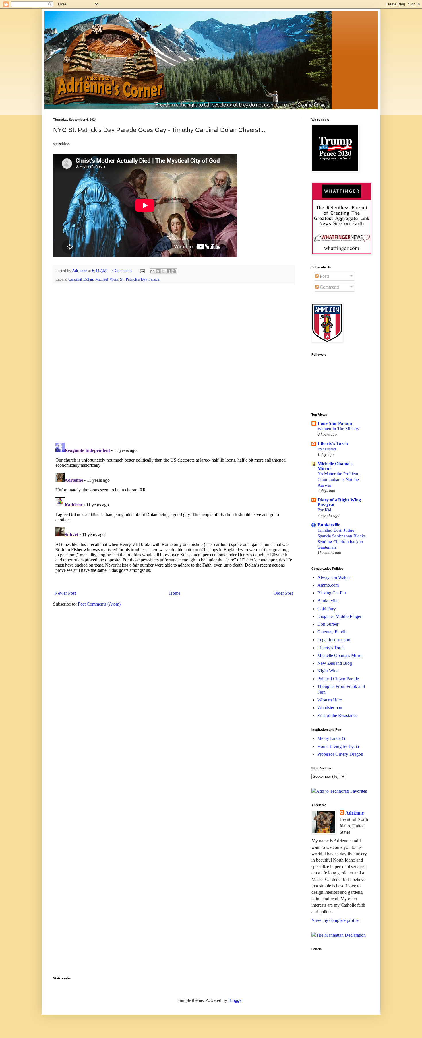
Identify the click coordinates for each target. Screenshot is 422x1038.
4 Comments (122, 270)
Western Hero (329, 699)
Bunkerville (329, 524)
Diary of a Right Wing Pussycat (339, 502)
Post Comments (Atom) (99, 604)
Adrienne (354, 812)
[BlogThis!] (158, 271)
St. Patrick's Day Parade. (140, 279)
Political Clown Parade (338, 678)
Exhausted (327, 448)
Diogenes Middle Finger (339, 616)
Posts (324, 276)
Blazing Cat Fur (331, 592)
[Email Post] (142, 270)
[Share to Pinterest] (174, 271)
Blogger (235, 1000)
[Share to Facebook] (169, 271)
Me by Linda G (331, 738)
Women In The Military (338, 428)
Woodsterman (329, 707)
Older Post (283, 593)
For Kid (324, 509)
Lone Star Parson (335, 423)
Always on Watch (333, 577)
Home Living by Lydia (338, 746)
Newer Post (65, 593)
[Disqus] (173, 363)
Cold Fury (326, 608)
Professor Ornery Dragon (340, 754)
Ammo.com (328, 585)
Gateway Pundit (331, 631)
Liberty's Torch (333, 443)
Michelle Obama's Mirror (335, 466)
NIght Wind (328, 670)
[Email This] (152, 271)
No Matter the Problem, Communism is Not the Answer (338, 479)
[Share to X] (163, 271)
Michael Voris (106, 279)
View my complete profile (335, 920)
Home (174, 593)
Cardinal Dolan (80, 279)
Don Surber (327, 624)
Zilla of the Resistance (337, 715)
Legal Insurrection (333, 639)
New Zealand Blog (334, 663)
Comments (329, 287)
